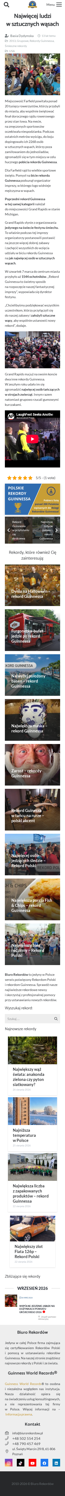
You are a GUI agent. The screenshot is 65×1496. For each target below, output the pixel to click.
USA (12, 51)
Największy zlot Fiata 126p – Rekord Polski (29, 1251)
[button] (6, 4)
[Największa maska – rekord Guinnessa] (32, 720)
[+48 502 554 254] (8, 1438)
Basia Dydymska (22, 36)
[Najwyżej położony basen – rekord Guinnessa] (32, 675)
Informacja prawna (18, 1414)
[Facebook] (44, 1462)
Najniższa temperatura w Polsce (24, 1135)
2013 (12, 40)
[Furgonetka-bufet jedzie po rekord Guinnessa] (32, 630)
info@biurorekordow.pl (27, 1433)
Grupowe (23, 40)
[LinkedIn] (56, 1462)
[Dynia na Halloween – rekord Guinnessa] (32, 585)
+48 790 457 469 (26, 1443)
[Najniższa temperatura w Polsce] (32, 1111)
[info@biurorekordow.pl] (8, 1433)
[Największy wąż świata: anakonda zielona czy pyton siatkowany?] (32, 1050)
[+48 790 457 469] (8, 1443)
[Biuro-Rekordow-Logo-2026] (33, 4)
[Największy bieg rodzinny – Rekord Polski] (32, 944)
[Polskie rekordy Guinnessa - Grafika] (32, 499)
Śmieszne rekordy (16, 46)
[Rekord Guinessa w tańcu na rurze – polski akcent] (32, 810)
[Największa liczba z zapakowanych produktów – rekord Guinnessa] (32, 1167)
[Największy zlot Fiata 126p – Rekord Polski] (32, 1228)
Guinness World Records (23, 1384)
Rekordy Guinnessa (42, 40)
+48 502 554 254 (26, 1438)
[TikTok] (20, 1462)
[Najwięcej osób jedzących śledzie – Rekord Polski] (32, 854)
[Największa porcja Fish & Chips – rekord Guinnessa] (32, 899)
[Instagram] (8, 1462)
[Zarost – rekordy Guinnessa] (32, 765)
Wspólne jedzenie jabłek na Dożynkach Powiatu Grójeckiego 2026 (37, 1309)
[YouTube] (32, 1462)
